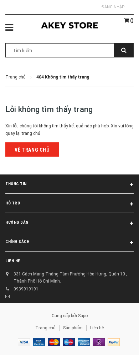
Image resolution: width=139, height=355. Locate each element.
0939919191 (26, 288)
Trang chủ (45, 327)
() (131, 20)
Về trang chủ (32, 150)
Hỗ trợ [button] (12, 203)
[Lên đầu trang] (116, 341)
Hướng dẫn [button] (17, 222)
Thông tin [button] (16, 184)
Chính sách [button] (17, 241)
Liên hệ (97, 327)
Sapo (83, 315)
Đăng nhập (113, 7)
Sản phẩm (73, 327)
